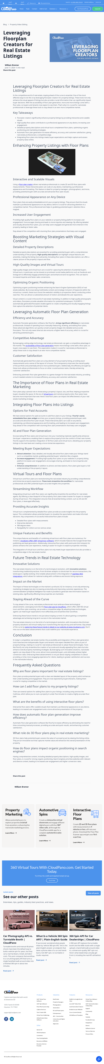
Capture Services (41, 1009)
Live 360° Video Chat (75, 1004)
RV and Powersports (58, 1010)
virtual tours (48, 394)
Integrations (89, 1022)
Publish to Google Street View (75, 1000)
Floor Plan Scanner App (43, 1006)
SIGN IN (98, 2)
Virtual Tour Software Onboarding (91, 1000)
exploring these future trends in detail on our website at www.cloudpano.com (55, 627)
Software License (90, 1028)
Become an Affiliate (42, 1041)
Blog (87, 1014)
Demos (88, 1025)
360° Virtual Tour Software (41, 1000)
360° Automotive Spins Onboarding (92, 1004)
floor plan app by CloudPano (55, 607)
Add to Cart (43, 9)
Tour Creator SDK (41, 1012)
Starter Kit (39, 1030)
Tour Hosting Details (42, 1038)
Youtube (88, 1017)
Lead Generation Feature (76, 1006)
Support (88, 1008)
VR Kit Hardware (41, 1032)
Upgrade (97, 9)
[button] (89, 2)
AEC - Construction (58, 1016)
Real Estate (56, 999)
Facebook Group (90, 1020)
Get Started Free (82, 9)
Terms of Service (90, 1031)
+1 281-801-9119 (77, 2)
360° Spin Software (42, 1004)
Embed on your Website (75, 1009)
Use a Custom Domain (75, 1012)
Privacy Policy (89, 1034)
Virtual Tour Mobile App (43, 1015)
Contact (34, 9)
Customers (40, 1035)
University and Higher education (59, 1020)
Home (21, 9)
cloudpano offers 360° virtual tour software (37, 541)
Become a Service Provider (41, 1044)
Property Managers (58, 1002)
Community (89, 1011)
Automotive (56, 1007)
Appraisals (56, 1023)
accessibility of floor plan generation (40, 345)
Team (27, 9)
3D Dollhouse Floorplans (76, 1015)
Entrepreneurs (57, 1013)
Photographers (57, 1005)
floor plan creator (26, 184)
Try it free (52, 880)
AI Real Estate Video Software (42, 1019)
